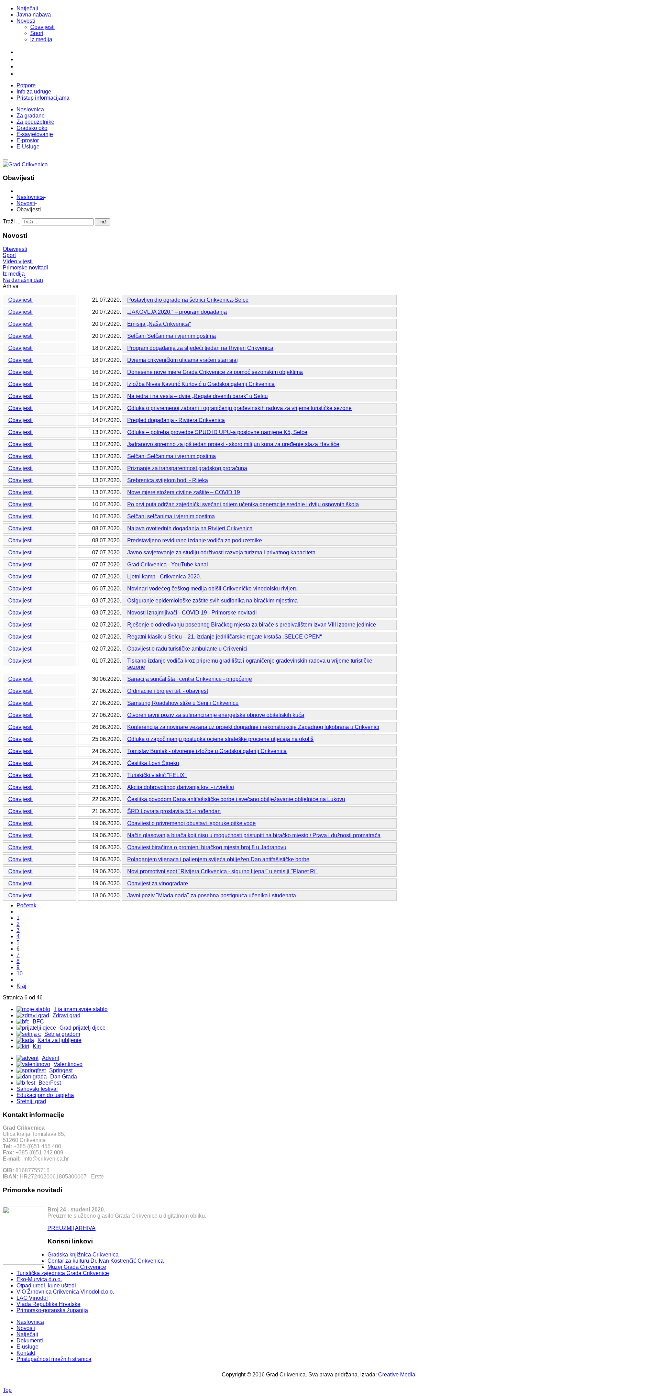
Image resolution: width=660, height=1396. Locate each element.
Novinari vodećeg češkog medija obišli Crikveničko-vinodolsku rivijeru (212, 588)
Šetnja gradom (62, 1034)
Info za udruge (33, 92)
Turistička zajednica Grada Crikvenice (62, 1273)
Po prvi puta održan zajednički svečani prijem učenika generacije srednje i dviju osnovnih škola (243, 504)
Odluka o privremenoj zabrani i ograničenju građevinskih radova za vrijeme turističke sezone (239, 408)
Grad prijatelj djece (82, 1028)
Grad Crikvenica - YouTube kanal (167, 564)
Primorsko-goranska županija (52, 1310)
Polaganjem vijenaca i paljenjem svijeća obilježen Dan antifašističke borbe (218, 859)
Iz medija (41, 39)
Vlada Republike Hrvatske (48, 1304)
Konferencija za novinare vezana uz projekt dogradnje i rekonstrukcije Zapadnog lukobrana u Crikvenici (253, 727)
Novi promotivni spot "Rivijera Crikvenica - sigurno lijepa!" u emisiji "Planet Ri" (222, 871)
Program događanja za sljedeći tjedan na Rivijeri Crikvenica (200, 348)
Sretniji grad (31, 1101)
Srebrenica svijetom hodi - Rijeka (167, 480)
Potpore (26, 85)
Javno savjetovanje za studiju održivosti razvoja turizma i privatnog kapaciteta (221, 552)
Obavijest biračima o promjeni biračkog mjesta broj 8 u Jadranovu (206, 847)
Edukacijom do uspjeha (45, 1095)
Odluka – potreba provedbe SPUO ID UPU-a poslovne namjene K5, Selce (217, 432)
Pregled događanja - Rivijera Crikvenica (176, 420)
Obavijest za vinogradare (157, 883)
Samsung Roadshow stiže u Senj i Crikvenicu (183, 703)
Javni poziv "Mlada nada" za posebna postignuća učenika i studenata (211, 895)
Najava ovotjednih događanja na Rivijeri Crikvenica (190, 528)
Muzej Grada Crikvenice (76, 1267)
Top (7, 1390)
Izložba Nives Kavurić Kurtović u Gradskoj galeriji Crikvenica (201, 384)
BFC (38, 1021)
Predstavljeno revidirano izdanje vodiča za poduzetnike (194, 540)
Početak (26, 905)
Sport (36, 33)
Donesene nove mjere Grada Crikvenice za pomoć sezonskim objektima (215, 372)
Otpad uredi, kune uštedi (46, 1285)
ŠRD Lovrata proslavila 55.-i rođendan (174, 811)
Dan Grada (63, 1076)
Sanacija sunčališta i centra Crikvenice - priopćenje (189, 679)
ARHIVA (85, 1228)
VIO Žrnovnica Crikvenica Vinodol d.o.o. (65, 1292)
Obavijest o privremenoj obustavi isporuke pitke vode (191, 823)
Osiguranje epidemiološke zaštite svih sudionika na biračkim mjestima (212, 600)
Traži (103, 221)
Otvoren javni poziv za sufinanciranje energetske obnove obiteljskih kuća (215, 715)
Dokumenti (29, 1340)
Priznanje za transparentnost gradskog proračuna (187, 468)
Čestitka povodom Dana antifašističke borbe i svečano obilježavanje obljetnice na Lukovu (236, 799)
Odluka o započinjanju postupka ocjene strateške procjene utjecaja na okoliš (220, 739)
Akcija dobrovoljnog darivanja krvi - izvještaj (180, 787)
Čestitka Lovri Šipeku (153, 763)
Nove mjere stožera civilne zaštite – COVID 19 (183, 492)
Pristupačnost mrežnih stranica (53, 1359)
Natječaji (27, 8)
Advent (50, 1058)
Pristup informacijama (42, 98)
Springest (61, 1070)
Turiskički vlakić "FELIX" (157, 775)
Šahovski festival (37, 1089)
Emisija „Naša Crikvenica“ (159, 324)
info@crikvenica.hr (46, 1159)
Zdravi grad (66, 1015)
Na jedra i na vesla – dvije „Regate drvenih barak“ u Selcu (197, 396)
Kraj (21, 986)
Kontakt (25, 1353)
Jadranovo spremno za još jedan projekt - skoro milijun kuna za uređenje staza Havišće (233, 444)
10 (19, 973)
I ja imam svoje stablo (81, 1009)
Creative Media (396, 1374)
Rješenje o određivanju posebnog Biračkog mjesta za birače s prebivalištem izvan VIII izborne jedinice (251, 625)
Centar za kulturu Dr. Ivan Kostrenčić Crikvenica (105, 1261)
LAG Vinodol (32, 1298)
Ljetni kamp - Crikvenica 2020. (164, 576)
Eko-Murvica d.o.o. (39, 1279)
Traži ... (11, 221)
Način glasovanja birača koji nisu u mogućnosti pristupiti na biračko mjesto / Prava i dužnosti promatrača (254, 835)
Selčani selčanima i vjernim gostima (171, 516)
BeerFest (49, 1083)
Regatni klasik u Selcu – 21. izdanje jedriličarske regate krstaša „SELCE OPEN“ (224, 637)
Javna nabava (33, 15)
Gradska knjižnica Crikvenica (83, 1254)
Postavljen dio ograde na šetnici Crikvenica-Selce (188, 300)
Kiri (37, 1046)
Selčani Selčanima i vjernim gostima (171, 336)
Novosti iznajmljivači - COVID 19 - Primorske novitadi (192, 613)
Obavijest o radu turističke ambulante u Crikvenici (187, 649)
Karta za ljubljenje (59, 1040)
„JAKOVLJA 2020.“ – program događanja (177, 312)
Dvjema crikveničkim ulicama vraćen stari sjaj (182, 360)
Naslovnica (30, 197)
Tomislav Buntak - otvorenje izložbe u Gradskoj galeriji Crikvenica (207, 751)
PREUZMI (60, 1228)
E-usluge (27, 1347)
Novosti (25, 21)
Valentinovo (68, 1064)
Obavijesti (42, 27)
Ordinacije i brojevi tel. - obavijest (167, 691)
